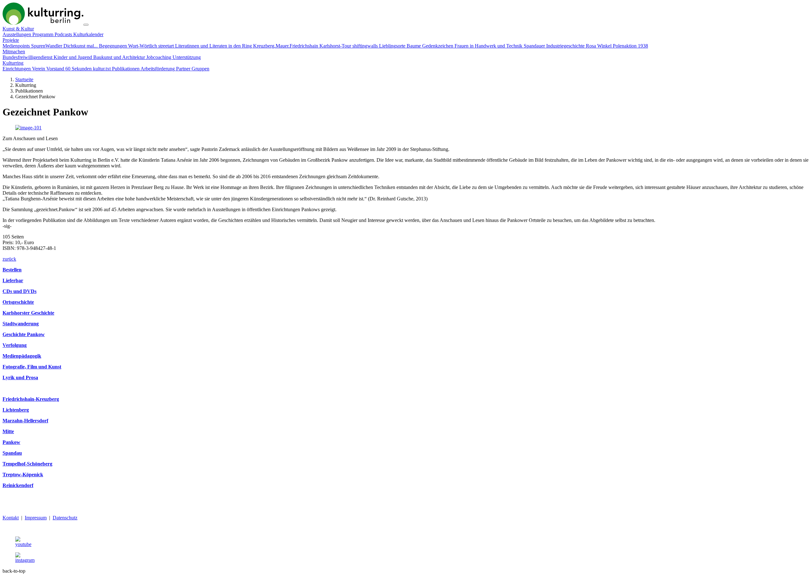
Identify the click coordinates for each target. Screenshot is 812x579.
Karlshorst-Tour (335, 46)
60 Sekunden (79, 68)
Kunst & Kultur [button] (18, 28)
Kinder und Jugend (73, 57)
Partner (184, 68)
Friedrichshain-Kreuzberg (31, 399)
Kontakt (11, 517)
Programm (43, 34)
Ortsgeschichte (18, 302)
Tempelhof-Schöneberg (27, 463)
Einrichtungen (17, 68)
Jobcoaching (159, 57)
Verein (39, 68)
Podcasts (64, 34)
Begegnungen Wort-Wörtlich (128, 46)
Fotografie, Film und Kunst (32, 366)
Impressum (36, 517)
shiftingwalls (365, 46)
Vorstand (55, 68)
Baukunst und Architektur (119, 57)
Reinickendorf (18, 485)
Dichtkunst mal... (81, 46)
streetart (166, 46)
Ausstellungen (17, 34)
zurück (9, 259)
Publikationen (126, 68)
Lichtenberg (16, 410)
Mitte (8, 431)
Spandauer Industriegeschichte (555, 46)
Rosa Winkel (599, 46)
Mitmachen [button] (14, 51)
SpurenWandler (47, 46)
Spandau (12, 453)
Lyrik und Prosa (20, 377)
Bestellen (12, 269)
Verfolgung (15, 345)
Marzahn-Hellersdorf (25, 420)
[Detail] (43, 23)
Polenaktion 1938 (630, 46)
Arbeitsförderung (158, 68)
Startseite (24, 79)
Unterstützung (187, 57)
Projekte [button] (11, 40)
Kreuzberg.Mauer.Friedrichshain (286, 46)
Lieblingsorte (393, 46)
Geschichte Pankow (24, 334)
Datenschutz (65, 517)
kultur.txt (102, 68)
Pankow (11, 442)
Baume (414, 46)
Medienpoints (17, 46)
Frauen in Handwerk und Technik (489, 46)
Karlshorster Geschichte (28, 313)
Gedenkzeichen (438, 46)
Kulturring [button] (13, 63)
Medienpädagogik (22, 356)
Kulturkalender (88, 34)
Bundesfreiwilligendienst (28, 57)
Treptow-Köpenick (23, 474)
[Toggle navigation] (85, 25)
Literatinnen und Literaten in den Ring (214, 46)
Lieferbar (13, 280)
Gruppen (200, 68)
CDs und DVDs (19, 291)
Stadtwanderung (21, 323)
